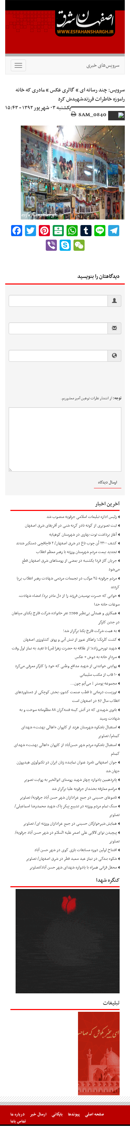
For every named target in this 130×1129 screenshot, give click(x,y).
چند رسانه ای (93, 90)
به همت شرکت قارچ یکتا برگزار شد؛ (90, 630)
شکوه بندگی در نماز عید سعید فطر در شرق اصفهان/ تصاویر (71, 858)
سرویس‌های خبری (102, 65)
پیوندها (74, 1114)
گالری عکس (62, 90)
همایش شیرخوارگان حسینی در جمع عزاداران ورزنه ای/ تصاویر (70, 823)
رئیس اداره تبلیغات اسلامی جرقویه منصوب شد (81, 516)
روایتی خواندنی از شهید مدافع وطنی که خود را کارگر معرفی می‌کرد (66, 666)
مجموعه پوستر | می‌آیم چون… (93, 683)
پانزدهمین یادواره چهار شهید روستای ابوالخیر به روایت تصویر (70, 779)
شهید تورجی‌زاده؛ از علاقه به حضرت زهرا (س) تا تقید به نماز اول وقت (64, 648)
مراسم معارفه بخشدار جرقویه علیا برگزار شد (84, 788)
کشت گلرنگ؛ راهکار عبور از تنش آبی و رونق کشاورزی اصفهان (70, 639)
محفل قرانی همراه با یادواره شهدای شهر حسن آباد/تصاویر (73, 867)
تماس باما (18, 1121)
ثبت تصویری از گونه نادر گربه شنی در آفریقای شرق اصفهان (71, 525)
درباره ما (17, 1114)
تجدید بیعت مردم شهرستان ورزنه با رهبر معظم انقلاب (76, 552)
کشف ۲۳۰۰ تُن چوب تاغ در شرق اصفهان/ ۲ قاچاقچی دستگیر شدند (66, 543)
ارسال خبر (38, 1114)
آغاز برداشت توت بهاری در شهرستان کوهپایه (83, 534)
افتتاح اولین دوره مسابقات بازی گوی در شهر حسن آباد (75, 850)
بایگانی (57, 1114)
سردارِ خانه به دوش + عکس (96, 657)
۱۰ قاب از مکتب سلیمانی (98, 674)
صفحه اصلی (94, 1114)
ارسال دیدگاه (107, 482)
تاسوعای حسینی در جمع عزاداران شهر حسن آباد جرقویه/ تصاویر (68, 797)
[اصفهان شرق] (65, 28)
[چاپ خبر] (73, 115)
